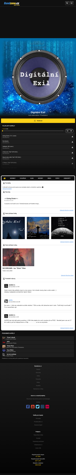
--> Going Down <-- (11, 198)
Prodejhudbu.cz (38, 421)
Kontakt (38, 438)
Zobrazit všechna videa (67, 275)
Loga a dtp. (38, 448)
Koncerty (67, 178)
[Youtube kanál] (33, 406)
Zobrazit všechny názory (66, 328)
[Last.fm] (47, 406)
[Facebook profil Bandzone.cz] (28, 406)
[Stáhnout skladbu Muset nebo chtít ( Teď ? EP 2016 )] (72, 158)
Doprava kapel (38, 425)
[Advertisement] (38, 21)
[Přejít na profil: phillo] (6, 301)
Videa (49, 178)
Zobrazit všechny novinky (66, 210)
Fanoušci (38, 379)
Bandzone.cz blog (38, 389)
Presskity (38, 418)
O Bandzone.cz (38, 444)
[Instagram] (42, 406)
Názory (40, 178)
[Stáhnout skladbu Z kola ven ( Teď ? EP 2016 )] (72, 152)
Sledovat (39, 120)
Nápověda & (38, 435)
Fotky (57, 178)
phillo (11, 300)
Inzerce (38, 402)
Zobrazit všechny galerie (66, 242)
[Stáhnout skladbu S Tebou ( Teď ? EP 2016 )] (72, 163)
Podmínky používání (38, 441)
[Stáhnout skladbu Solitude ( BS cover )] (72, 147)
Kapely (38, 369)
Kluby (38, 382)
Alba (32, 178)
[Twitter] (37, 406)
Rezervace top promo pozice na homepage (38, 399)
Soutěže (38, 385)
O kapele (23, 178)
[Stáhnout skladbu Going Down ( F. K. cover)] (72, 136)
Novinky (13, 178)
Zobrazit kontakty (7, 188)
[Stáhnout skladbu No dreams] (72, 142)
